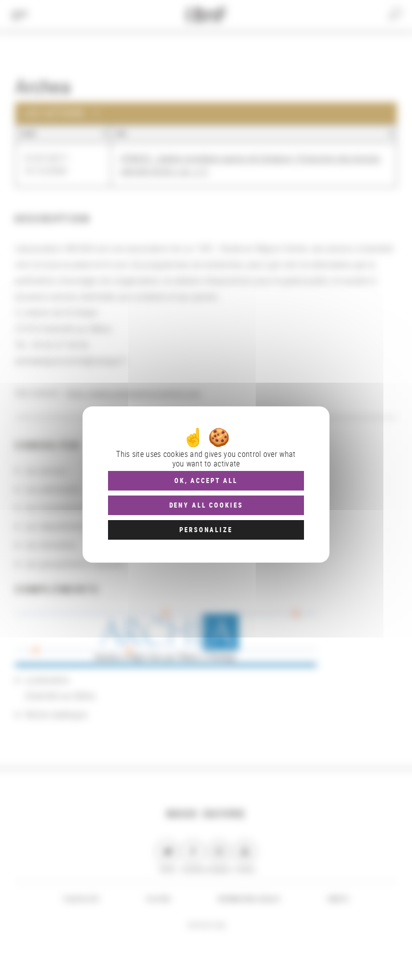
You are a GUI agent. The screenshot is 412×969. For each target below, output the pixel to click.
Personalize (205, 529)
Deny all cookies (206, 505)
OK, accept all (206, 480)
